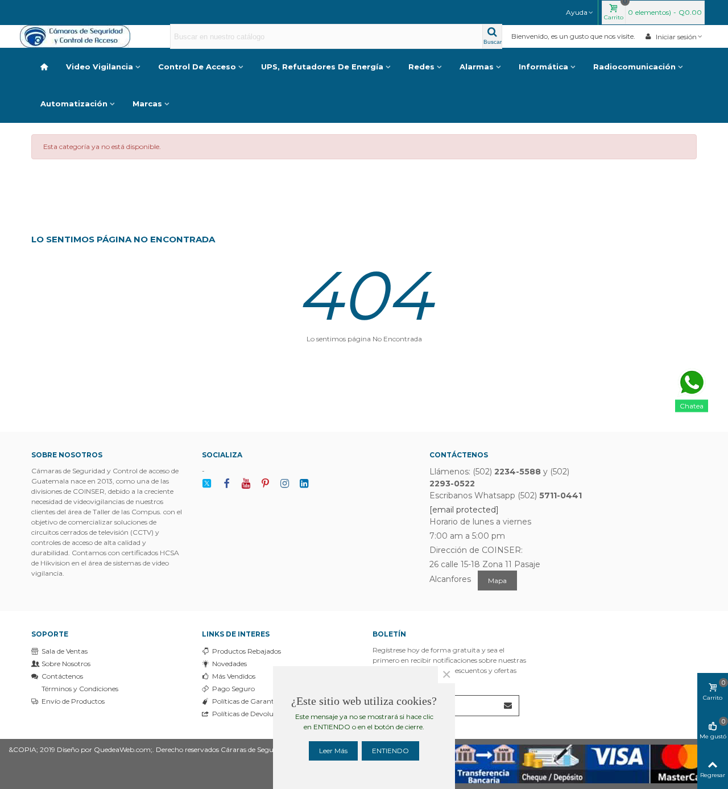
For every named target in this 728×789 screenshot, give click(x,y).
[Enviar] (508, 706)
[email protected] (464, 510)
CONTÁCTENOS (458, 455)
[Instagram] (284, 483)
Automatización (73, 103)
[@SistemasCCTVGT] (207, 483)
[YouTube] (246, 483)
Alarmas (477, 66)
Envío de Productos (73, 701)
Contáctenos (62, 676)
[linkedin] (304, 483)
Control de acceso (197, 66)
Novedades (229, 663)
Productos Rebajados (246, 651)
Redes (421, 66)
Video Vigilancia (99, 66)
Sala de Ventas (65, 651)
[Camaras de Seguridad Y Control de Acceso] (82, 36)
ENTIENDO (390, 750)
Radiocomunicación (634, 66)
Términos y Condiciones (80, 688)
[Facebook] (226, 483)
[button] (580, 12)
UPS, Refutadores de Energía (322, 66)
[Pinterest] (265, 483)
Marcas (147, 103)
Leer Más (333, 750)
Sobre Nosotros (66, 663)
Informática (543, 66)
